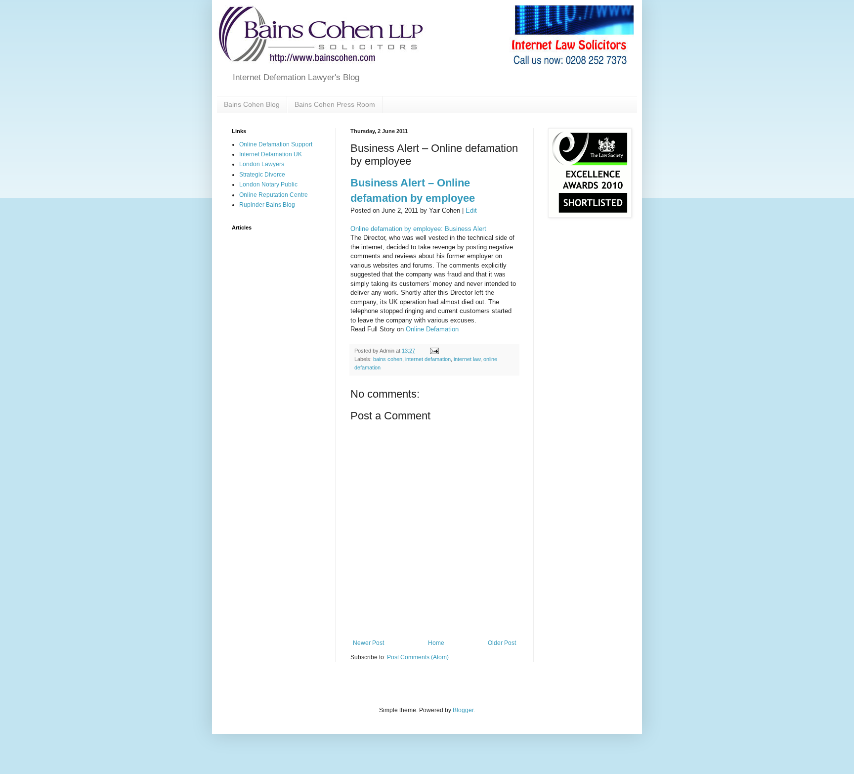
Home (436, 642)
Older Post (502, 642)
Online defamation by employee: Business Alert (418, 228)
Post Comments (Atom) (418, 657)
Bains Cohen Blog (252, 104)
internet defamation (428, 359)
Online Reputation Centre (273, 194)
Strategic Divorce (262, 174)
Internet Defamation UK (270, 154)
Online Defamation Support (275, 144)
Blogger (463, 710)
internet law (467, 359)
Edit (471, 210)
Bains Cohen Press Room (335, 104)
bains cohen (387, 359)
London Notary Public (268, 184)
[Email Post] (433, 351)
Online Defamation (432, 329)
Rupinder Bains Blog (267, 204)
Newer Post (368, 642)
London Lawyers (261, 164)
